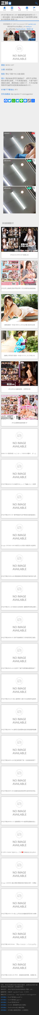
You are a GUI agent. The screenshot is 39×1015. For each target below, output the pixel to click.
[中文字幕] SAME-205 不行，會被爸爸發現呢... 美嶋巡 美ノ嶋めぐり (19, 975)
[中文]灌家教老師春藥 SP (19, 423)
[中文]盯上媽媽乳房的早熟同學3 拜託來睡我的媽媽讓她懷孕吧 (19, 288)
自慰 (19, 74)
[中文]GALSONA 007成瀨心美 (19, 255)
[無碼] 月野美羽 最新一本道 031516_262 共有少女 (19, 355)
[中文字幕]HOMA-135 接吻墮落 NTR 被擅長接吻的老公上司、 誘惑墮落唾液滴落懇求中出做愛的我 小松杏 (19, 821)
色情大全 (30, 29)
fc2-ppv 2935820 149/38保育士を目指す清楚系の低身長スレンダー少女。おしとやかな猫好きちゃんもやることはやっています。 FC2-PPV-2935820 (19, 545)
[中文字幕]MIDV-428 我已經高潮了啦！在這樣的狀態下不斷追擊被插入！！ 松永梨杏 (19, 760)
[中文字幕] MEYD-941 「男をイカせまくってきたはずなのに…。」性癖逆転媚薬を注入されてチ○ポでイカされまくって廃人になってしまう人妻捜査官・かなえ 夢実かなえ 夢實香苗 (19, 944)
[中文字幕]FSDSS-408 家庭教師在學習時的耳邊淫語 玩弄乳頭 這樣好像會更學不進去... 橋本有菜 (19, 576)
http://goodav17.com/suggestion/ (22, 94)
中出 (15, 74)
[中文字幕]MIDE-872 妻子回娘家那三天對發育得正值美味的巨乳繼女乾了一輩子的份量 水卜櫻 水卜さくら (19, 637)
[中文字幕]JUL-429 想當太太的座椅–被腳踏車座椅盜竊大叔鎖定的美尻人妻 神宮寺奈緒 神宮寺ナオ (19, 607)
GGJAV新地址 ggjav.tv (14, 1000)
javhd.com (32, 24)
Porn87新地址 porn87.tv (15, 997)
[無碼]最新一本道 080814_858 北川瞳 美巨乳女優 (19, 325)
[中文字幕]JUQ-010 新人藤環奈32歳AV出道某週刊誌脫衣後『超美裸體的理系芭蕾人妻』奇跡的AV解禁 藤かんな (19, 699)
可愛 (11, 74)
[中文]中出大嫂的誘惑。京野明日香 (19, 389)
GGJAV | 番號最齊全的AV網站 (17, 1005)
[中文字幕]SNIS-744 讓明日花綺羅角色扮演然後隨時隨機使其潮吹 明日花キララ (19, 729)
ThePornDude (20, 29)
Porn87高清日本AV (13, 1002)
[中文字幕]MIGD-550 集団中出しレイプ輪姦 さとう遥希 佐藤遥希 (19, 484)
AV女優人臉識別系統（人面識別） (18, 1010)
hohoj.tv (29, 26)
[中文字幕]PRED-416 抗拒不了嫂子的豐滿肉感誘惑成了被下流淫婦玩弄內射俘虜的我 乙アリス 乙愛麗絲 (19, 668)
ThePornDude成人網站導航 (16, 1007)
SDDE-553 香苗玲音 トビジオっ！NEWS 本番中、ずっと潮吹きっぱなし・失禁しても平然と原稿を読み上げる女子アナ (19, 453)
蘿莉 (23, 74)
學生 (7, 74)
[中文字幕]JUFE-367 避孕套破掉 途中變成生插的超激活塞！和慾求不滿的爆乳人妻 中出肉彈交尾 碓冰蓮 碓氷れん (19, 515)
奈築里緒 (9, 69)
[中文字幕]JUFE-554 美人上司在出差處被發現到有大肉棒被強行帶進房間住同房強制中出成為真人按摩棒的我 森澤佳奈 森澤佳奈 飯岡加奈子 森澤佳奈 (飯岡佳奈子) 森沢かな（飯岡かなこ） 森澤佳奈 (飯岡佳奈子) (19, 913)
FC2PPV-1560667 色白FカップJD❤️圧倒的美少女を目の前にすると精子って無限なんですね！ (19, 852)
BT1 (16, 90)
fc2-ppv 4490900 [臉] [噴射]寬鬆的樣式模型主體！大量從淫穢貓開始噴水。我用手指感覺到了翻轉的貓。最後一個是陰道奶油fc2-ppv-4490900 (19, 883)
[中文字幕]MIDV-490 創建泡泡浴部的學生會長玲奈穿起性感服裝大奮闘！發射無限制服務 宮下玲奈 (19, 791)
